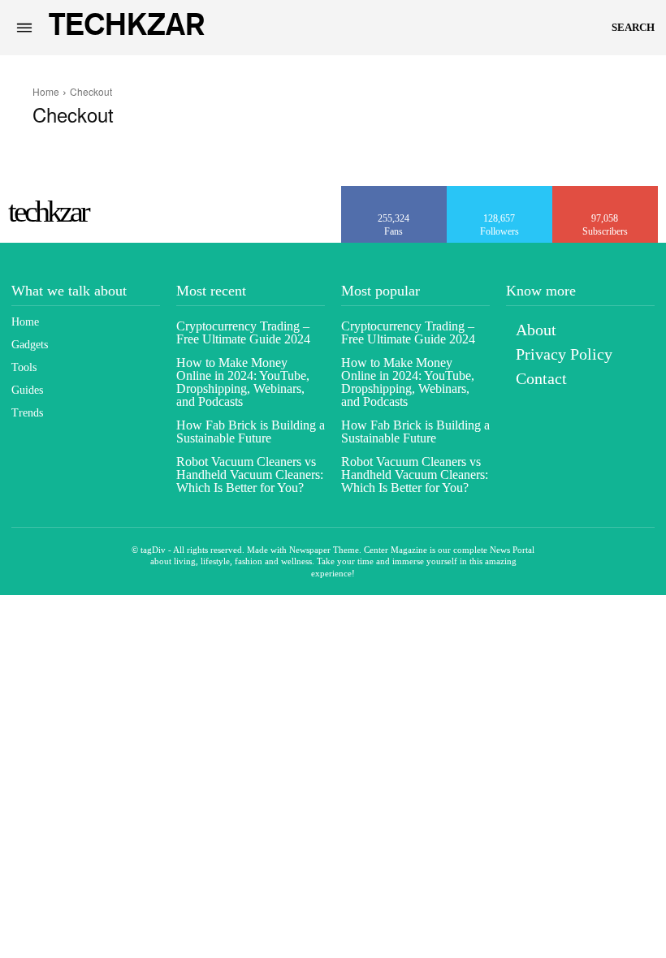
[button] (633, 27)
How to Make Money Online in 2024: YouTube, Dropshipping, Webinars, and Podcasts (242, 382)
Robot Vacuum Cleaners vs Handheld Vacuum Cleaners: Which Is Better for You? (249, 474)
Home (45, 91)
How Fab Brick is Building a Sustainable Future (250, 431)
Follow (500, 191)
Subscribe (606, 191)
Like (394, 191)
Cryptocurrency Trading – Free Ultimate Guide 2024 (243, 332)
